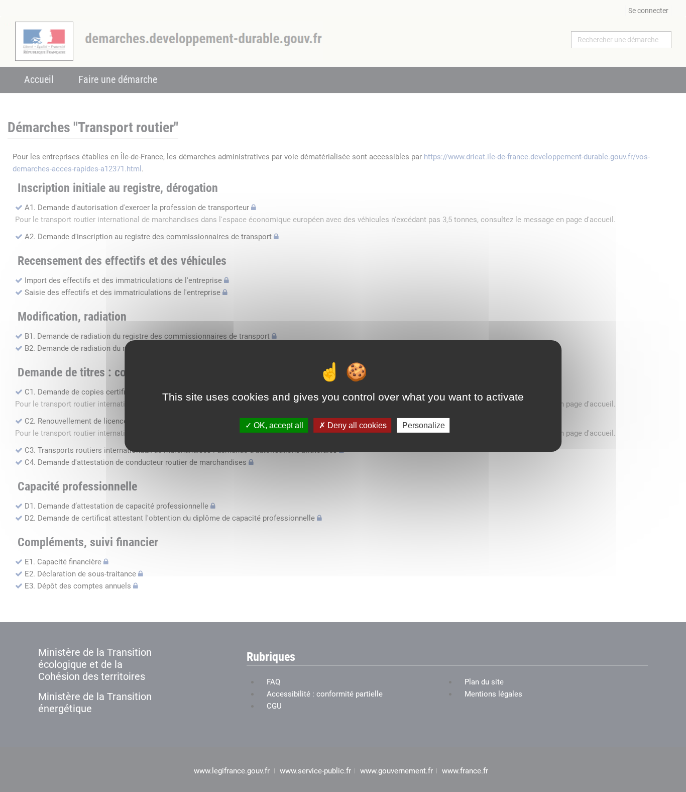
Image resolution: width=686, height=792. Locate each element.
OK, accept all (277, 425)
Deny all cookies (356, 425)
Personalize (423, 425)
